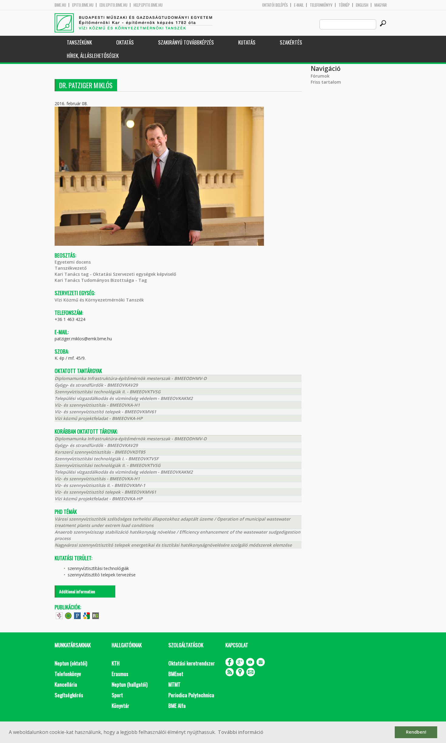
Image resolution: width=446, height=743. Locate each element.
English (362, 5)
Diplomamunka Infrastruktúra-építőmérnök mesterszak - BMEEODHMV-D (131, 378)
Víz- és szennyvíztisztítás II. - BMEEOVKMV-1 (100, 485)
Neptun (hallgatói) (129, 684)
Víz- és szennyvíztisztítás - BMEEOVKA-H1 (97, 405)
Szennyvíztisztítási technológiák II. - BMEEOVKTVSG (107, 392)
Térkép (344, 5)
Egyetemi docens (73, 262)
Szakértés (291, 42)
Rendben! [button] (416, 732)
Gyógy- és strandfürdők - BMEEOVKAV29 (96, 385)
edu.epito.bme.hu (113, 5)
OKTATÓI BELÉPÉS (275, 5)
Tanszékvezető (71, 268)
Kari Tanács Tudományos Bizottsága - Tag (101, 280)
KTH (116, 663)
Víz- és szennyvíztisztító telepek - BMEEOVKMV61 (105, 412)
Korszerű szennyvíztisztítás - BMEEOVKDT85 (100, 452)
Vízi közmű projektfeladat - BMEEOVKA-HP (99, 418)
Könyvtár (120, 705)
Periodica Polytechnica (191, 695)
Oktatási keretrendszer (191, 663)
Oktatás (125, 42)
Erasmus (120, 674)
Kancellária (66, 684)
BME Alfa (177, 705)
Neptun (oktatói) (71, 663)
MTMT (174, 684)
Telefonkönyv (321, 5)
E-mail (299, 5)
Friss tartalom (326, 82)
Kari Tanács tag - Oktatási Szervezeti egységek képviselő (115, 274)
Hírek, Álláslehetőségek (93, 55)
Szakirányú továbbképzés (186, 42)
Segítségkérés (69, 695)
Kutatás (246, 42)
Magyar (380, 5)
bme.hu (60, 5)
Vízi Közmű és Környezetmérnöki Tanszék (99, 300)
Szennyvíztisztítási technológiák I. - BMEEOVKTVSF (106, 458)
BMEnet (175, 674)
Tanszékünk (79, 42)
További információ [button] (240, 732)
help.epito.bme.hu (148, 5)
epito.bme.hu (82, 5)
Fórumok (320, 76)
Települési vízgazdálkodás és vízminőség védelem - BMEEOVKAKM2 (124, 398)
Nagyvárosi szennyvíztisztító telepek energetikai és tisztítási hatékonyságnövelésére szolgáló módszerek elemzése (173, 545)
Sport (117, 695)
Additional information (77, 591)
